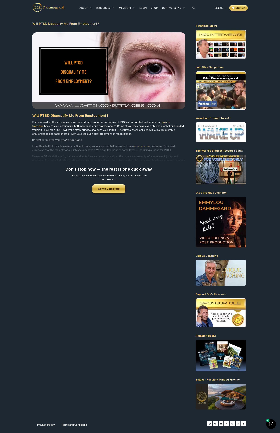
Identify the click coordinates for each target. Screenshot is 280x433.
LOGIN (143, 7)
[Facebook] (215, 423)
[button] (194, 8)
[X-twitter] (226, 423)
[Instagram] (238, 423)
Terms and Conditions (74, 425)
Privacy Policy (46, 425)
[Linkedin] (232, 423)
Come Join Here (109, 189)
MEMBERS (125, 7)
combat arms (142, 146)
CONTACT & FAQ (171, 7)
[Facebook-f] (243, 423)
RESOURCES (103, 7)
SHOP (154, 7)
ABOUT (83, 7)
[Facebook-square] (221, 423)
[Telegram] (209, 423)
